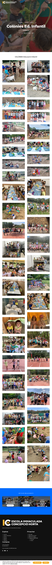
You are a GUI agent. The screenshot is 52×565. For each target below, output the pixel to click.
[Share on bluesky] (29, 33)
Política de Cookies (32, 536)
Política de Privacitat (32, 535)
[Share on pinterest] (24, 33)
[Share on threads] (22, 33)
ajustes (4, 563)
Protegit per (33, 538)
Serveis (5, 536)
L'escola (5, 534)
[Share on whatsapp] (27, 33)
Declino (45, 562)
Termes (31, 540)
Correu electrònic (5, 544)
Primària (21, 22)
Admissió (5, 540)
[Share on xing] (31, 33)
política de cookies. (13, 563)
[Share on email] (32, 33)
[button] (49, 2)
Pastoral (5, 538)
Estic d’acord (37, 562)
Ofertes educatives (7, 535)
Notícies (5, 539)
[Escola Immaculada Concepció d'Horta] (9, 2)
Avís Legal (30, 534)
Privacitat (32, 539)
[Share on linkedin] (26, 33)
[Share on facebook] (19, 33)
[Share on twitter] (21, 33)
